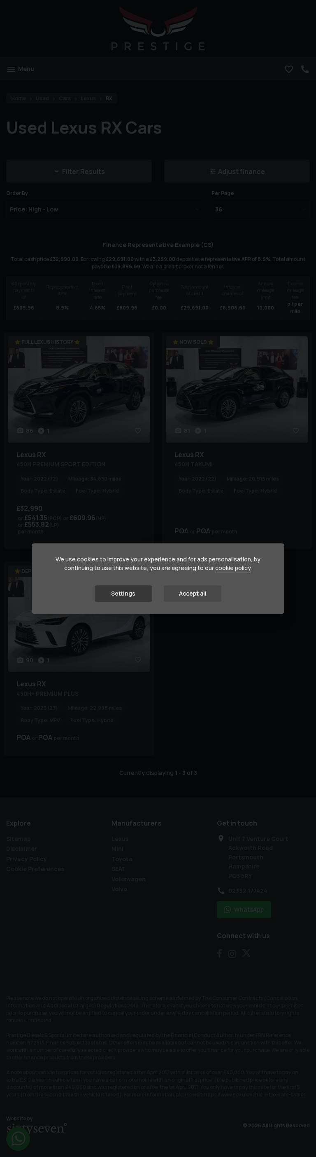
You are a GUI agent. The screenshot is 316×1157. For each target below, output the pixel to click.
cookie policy (233, 568)
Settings (123, 594)
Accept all (193, 594)
